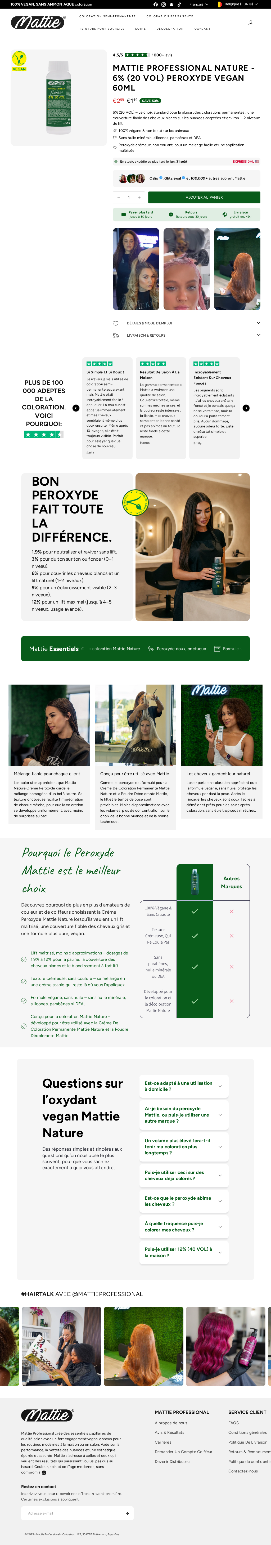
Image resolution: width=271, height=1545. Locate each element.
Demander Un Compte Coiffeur (184, 1451)
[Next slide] (246, 408)
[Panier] (261, 22)
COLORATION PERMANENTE (170, 16)
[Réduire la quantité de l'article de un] (119, 197)
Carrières (163, 1442)
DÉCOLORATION (170, 28)
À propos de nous (171, 1423)
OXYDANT (203, 28)
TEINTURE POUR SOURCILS (102, 28)
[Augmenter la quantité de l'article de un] (139, 197)
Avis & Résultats (169, 1432)
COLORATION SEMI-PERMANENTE (107, 16)
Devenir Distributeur (173, 1461)
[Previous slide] (76, 408)
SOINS (140, 28)
